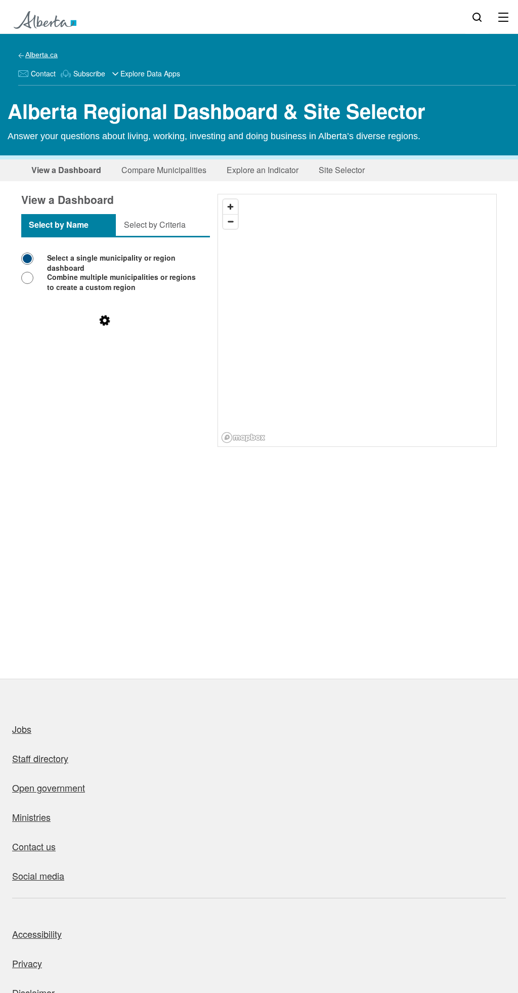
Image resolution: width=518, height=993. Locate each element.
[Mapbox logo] (243, 437)
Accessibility (37, 933)
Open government (48, 787)
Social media (38, 875)
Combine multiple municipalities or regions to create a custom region (121, 282)
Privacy (27, 963)
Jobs (21, 728)
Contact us (34, 846)
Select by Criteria (155, 224)
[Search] (477, 16)
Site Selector (342, 170)
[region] (357, 320)
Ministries (31, 816)
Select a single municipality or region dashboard (111, 263)
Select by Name (59, 224)
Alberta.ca (41, 55)
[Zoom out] (230, 221)
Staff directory (40, 758)
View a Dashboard (66, 170)
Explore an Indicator (262, 170)
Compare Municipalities (163, 170)
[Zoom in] (230, 206)
